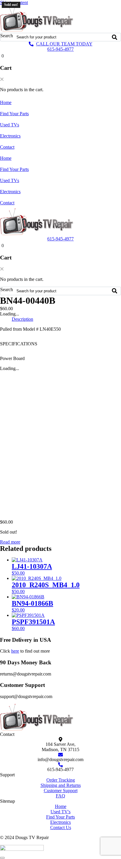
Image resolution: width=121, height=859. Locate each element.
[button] (2, 79)
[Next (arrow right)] (110, 429)
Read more (10, 541)
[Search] (114, 37)
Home (5, 102)
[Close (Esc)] (101, 6)
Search (6, 35)
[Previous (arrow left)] (10, 429)
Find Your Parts (14, 113)
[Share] (88, 6)
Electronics (10, 135)
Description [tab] (22, 319)
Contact (7, 147)
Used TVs (9, 124)
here (15, 651)
